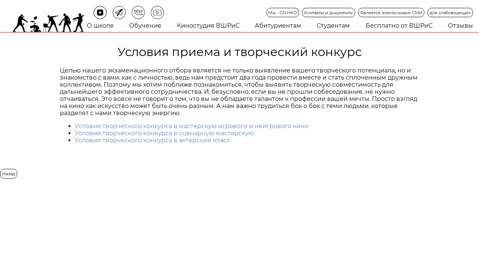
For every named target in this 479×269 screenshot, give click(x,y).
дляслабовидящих (450, 12)
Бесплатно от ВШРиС (399, 25)
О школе (100, 25)
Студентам (333, 25)
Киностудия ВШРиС (208, 25)
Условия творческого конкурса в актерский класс (152, 140)
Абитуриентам (278, 25)
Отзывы (460, 25)
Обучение (145, 25)
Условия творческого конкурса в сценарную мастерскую (164, 133)
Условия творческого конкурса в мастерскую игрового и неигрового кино (191, 126)
